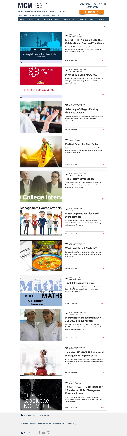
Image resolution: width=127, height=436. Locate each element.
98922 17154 (37, 415)
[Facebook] (39, 433)
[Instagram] (48, 433)
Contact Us (24, 424)
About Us (33, 424)
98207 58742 (27, 415)
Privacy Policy (71, 424)
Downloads (41, 424)
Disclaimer (61, 424)
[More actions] (103, 35)
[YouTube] (44, 433)
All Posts (22, 26)
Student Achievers (52, 424)
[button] (51, 19)
